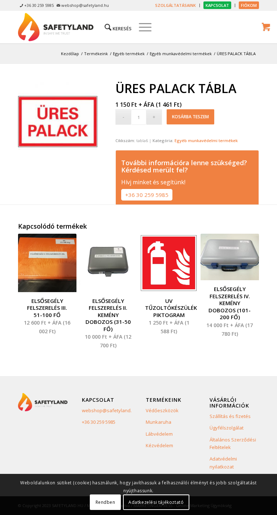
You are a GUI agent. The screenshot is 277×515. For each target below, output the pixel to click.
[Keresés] (114, 27)
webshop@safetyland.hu (109, 410)
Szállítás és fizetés (230, 416)
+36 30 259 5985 (146, 194)
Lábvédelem (159, 434)
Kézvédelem (159, 445)
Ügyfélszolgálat (226, 427)
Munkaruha (158, 422)
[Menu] (141, 27)
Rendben (105, 502)
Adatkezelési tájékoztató (156, 502)
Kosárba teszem (190, 117)
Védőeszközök (162, 410)
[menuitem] (175, 5)
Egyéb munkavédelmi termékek (206, 140)
